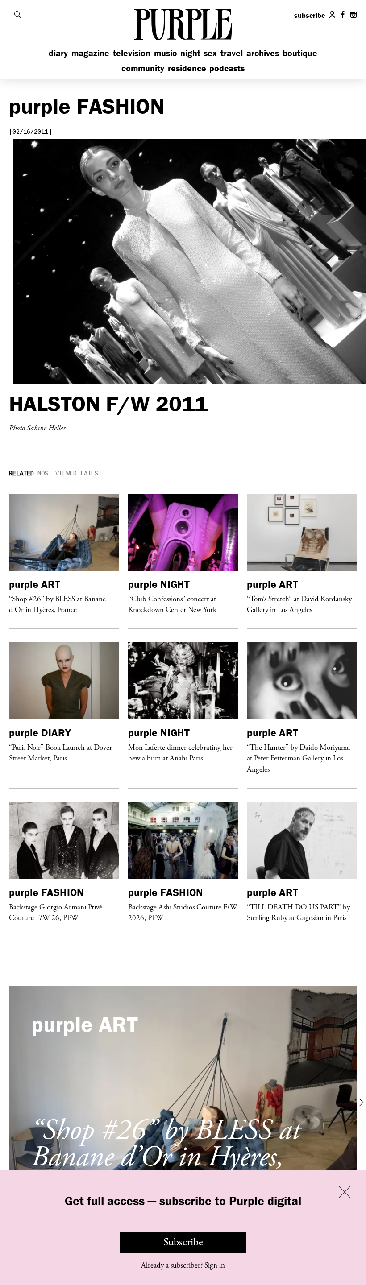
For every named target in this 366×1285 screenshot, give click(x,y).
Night (190, 52)
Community (142, 68)
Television (131, 52)
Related (21, 473)
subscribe (309, 15)
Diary (58, 52)
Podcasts (227, 68)
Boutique (300, 52)
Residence (187, 68)
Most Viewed (57, 473)
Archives (262, 52)
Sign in (214, 1265)
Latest (91, 473)
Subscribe (183, 1242)
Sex (210, 52)
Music (165, 52)
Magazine (90, 52)
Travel (231, 52)
